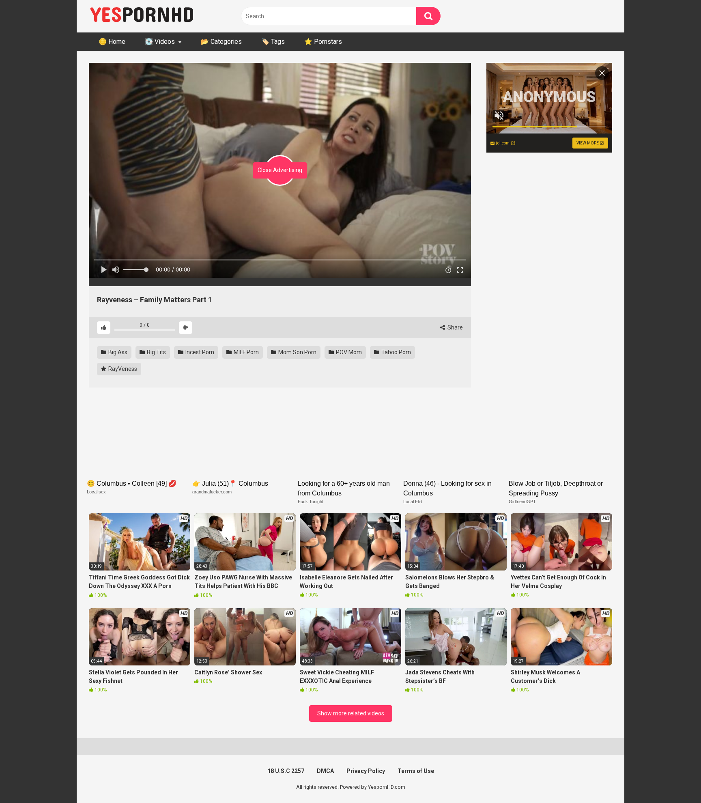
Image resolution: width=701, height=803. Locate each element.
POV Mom (348, 352)
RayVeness (122, 369)
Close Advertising (280, 170)
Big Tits (156, 352)
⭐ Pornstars (323, 41)
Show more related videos (350, 713)
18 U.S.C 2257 (285, 771)
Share (454, 327)
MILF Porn (245, 352)
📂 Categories (221, 41)
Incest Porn (199, 352)
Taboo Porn (395, 352)
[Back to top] (674, 778)
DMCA (325, 771)
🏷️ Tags (273, 41)
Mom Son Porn (296, 352)
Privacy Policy (365, 771)
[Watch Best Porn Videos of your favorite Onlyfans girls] (141, 16)
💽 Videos (160, 41)
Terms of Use (416, 771)
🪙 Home (112, 41)
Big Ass (117, 352)
